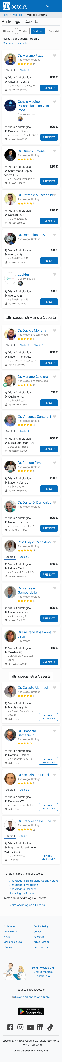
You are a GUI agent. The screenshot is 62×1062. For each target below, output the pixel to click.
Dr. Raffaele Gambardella (27, 590)
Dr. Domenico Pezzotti (34, 235)
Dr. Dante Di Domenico (34, 502)
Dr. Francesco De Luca (34, 821)
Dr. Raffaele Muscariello (35, 195)
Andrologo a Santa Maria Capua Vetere (33, 880)
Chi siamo (9, 926)
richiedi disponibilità (48, 717)
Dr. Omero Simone (31, 151)
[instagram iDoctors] (20, 1027)
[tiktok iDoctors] (50, 1027)
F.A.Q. (7, 936)
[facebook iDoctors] (10, 1027)
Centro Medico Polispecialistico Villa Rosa (33, 105)
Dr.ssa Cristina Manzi (33, 775)
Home (5, 15)
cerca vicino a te (16, 43)
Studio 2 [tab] (24, 70)
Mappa (10, 31)
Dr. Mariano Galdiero (33, 376)
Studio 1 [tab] (10, 70)
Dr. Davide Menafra (32, 330)
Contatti (38, 931)
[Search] (47, 6)
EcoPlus (23, 274)
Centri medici (41, 947)
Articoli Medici (41, 941)
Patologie (39, 936)
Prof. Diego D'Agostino (34, 542)
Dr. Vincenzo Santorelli (34, 416)
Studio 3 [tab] (38, 345)
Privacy (8, 947)
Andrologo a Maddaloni (24, 884)
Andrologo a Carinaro (22, 889)
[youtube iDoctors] (30, 1027)
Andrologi (17, 15)
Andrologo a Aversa (21, 893)
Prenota (49, 88)
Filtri (24, 31)
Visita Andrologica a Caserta (27, 905)
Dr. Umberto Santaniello (27, 733)
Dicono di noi (11, 931)
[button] (26, 64)
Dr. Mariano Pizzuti (31, 55)
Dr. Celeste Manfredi (33, 687)
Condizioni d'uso (13, 941)
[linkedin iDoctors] (40, 1027)
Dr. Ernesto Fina (29, 463)
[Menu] (54, 6)
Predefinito (38, 31)
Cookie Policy (41, 926)
